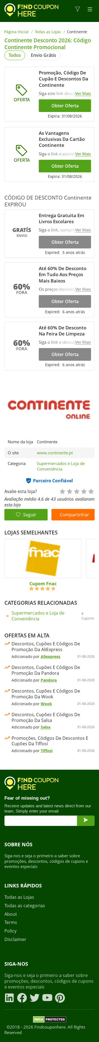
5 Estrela (90, 491)
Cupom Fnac (43, 584)
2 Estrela (69, 491)
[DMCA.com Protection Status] (49, 1020)
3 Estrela (76, 491)
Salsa (45, 727)
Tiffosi (47, 750)
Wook (46, 703)
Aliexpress (50, 656)
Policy (10, 931)
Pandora (49, 680)
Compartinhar (74, 515)
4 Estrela (83, 491)
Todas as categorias (24, 906)
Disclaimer (15, 939)
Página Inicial (16, 31)
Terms (10, 922)
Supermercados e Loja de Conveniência (61, 466)
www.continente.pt (55, 452)
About (10, 914)
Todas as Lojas (48, 31)
